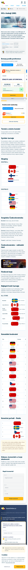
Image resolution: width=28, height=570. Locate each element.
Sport (12, 5)
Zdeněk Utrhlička (5, 47)
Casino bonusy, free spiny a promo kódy (13, 539)
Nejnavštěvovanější (19, 108)
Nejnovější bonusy (7, 64)
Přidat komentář (13, 498)
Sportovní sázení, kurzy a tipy (11, 542)
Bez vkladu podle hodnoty (19, 65)
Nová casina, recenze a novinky (12, 544)
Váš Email (5, 530)
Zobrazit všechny (13, 121)
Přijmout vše (19, 566)
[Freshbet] (13, 263)
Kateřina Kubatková (6, 43)
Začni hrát (12, 95)
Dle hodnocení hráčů (8, 108)
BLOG (7, 5)
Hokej (18, 5)
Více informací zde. (10, 562)
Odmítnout (7, 566)
